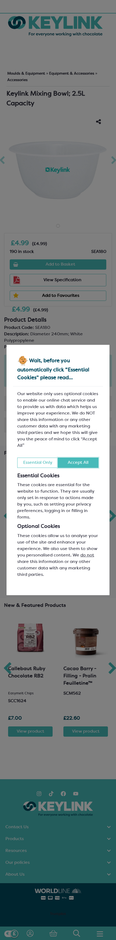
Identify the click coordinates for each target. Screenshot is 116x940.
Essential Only (37, 463)
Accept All (78, 463)
